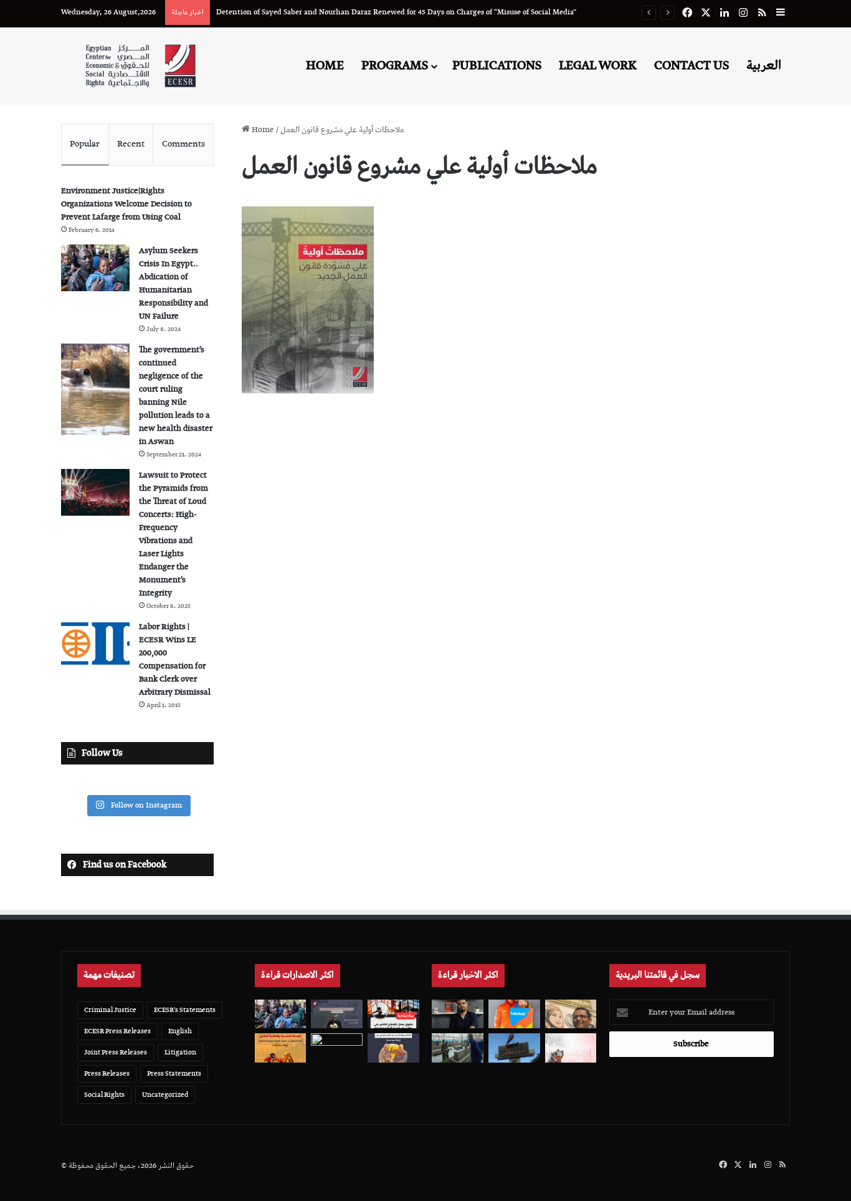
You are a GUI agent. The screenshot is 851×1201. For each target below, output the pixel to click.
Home (325, 65)
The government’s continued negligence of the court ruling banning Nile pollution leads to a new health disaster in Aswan (175, 396)
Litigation (180, 1052)
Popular (85, 144)
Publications (496, 65)
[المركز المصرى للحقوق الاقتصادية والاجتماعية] (140, 65)
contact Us (691, 65)
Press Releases (107, 1073)
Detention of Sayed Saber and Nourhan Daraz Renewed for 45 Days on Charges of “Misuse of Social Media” (396, 12)
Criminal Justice (110, 1009)
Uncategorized (165, 1094)
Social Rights (104, 1094)
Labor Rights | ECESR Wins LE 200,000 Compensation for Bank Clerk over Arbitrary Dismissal (175, 659)
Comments (183, 144)
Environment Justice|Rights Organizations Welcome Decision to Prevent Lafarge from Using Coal (126, 204)
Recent (131, 144)
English (180, 1031)
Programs (394, 65)
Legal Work (598, 65)
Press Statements (174, 1073)
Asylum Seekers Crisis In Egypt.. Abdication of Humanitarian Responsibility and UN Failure (173, 283)
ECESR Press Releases (117, 1031)
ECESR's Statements (185, 1009)
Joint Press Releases (115, 1052)
